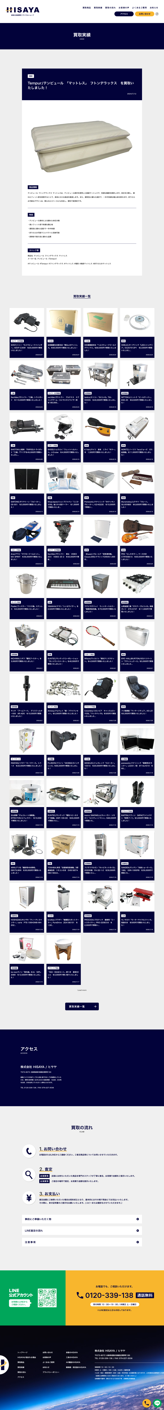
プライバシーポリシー (51, 1372)
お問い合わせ (144, 13)
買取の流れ (110, 8)
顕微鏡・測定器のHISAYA (76, 1367)
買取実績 (21, 1367)
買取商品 (87, 8)
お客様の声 (124, 8)
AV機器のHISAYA (73, 1362)
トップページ (22, 1352)
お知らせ (154, 8)
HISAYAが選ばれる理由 (27, 1357)
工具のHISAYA (72, 1357)
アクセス (124, 13)
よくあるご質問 (139, 8)
